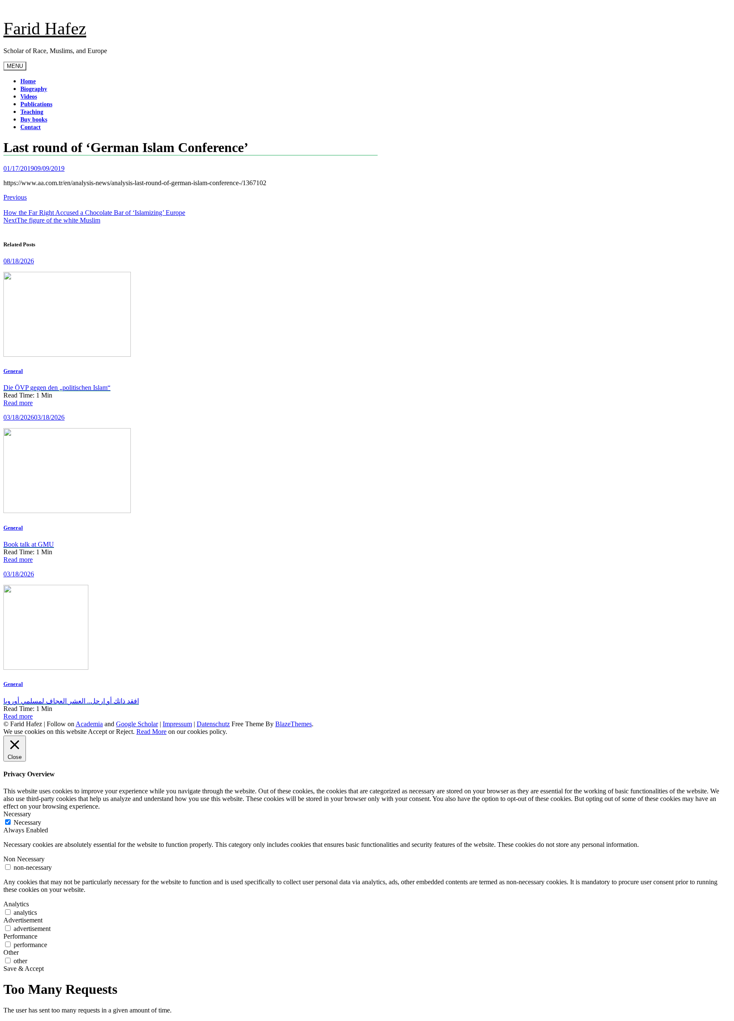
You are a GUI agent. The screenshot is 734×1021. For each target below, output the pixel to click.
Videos (28, 96)
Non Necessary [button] (24, 859)
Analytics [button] (16, 904)
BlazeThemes (293, 724)
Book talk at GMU (28, 544)
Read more (18, 402)
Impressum (177, 724)
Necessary (27, 822)
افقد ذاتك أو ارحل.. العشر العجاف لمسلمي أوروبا (71, 701)
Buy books (33, 119)
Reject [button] (124, 731)
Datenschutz (213, 724)
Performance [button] (20, 936)
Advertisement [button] (22, 920)
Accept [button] (97, 731)
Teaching (31, 112)
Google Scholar (137, 724)
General (13, 371)
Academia (89, 724)
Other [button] (11, 952)
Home (28, 81)
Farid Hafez (44, 28)
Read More (151, 731)
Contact (30, 127)
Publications (36, 104)
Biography (33, 89)
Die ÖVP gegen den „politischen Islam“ (56, 387)
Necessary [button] (17, 814)
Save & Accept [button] (23, 968)
